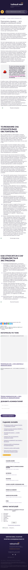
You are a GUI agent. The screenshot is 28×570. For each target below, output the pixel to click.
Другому (6, 521)
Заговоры (8, 473)
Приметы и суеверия (11, 489)
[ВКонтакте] (1, 323)
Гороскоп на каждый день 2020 (17, 75)
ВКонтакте (12, 554)
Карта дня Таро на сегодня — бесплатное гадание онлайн (11, 451)
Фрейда (6, 514)
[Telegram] (12, 323)
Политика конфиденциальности (14, 539)
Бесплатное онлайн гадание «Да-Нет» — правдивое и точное (13, 425)
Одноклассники (15, 554)
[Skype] (10, 323)
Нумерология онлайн (11, 495)
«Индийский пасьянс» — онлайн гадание (12, 433)
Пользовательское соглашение (15, 548)
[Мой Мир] (5, 323)
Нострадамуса (7, 516)
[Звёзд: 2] (7, 327)
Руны (7, 500)
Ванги (5, 519)
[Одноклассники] (3, 323)
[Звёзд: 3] (11, 327)
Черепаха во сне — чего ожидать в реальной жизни (12, 364)
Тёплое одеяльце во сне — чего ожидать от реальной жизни (11, 397)
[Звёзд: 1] (2, 327)
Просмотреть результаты (14, 525)
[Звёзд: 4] (16, 327)
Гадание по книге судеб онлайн (11, 448)
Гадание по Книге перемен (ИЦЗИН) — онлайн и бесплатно (13, 429)
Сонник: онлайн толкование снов (15, 484)
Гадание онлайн (10, 460)
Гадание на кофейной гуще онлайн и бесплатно (13, 441)
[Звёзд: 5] (20, 327)
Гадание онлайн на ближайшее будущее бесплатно (11, 445)
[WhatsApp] (8, 323)
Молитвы (8, 478)
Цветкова (6, 518)
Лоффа (5, 517)
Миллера (6, 513)
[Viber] (6, 323)
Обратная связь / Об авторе (14, 536)
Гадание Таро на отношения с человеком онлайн (11, 437)
